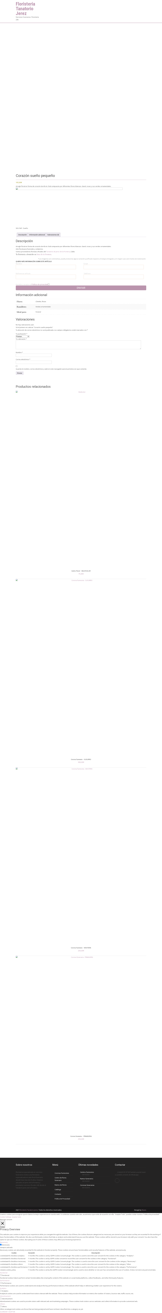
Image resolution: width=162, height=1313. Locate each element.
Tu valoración (21, 339)
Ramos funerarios (86, 1179)
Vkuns (144, 1210)
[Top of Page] (155, 1306)
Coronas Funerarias (62, 1173)
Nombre (19, 352)
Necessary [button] (4, 1242)
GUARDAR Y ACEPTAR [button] (7, 1312)
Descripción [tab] (22, 235)
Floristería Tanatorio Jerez (28, 1210)
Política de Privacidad (62, 1199)
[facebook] (117, 1180)
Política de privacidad (40, 284)
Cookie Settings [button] (5, 1217)
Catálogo (58, 1189)
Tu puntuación (21, 334)
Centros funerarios (87, 1172)
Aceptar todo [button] (16, 1217)
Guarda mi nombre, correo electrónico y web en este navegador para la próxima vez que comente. (51, 369)
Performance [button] (4, 1280)
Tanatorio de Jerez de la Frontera (58, 252)
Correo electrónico (23, 359)
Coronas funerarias (87, 1185)
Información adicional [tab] (37, 235)
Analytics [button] (3, 1288)
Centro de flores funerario (60, 1179)
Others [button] (2, 1304)
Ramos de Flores (61, 1185)
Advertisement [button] (5, 1296)
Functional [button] (3, 1273)
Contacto (58, 1194)
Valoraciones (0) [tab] (53, 235)
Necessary (6, 1245)
